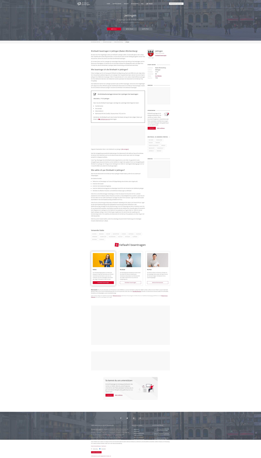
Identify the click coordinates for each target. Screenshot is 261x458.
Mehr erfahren (161, 128)
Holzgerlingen (112, 236)
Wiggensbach (160, 148)
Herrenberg (94, 236)
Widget (150, 3)
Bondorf (108, 234)
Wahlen (126, 3)
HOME (108, 3)
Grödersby (159, 150)
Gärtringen (131, 234)
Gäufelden (138, 234)
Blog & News (134, 3)
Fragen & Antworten (138, 435)
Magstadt (120, 236)
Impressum (136, 429)
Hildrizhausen (103, 236)
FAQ (142, 3)
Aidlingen (94, 234)
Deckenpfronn (116, 234)
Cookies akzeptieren (96, 452)
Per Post (146, 29)
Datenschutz (136, 431)
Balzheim (151, 142)
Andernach (151, 150)
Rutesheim (94, 239)
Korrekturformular (137, 291)
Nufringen (135, 236)
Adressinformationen (157, 282)
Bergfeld (163, 145)
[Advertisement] (118, 135)
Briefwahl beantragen (103, 282)
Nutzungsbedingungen (139, 433)
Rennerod (158, 142)
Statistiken (103, 448)
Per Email (130, 29)
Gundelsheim (159, 140)
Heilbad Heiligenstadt (154, 145)
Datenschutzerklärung (95, 446)
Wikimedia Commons (117, 295)
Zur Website (158, 76)
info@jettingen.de (105, 119)
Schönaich (101, 239)
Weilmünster (151, 148)
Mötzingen (127, 236)
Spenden (151, 128)
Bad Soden (151, 140)
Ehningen (124, 234)
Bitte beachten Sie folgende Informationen (131, 22)
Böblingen (101, 234)
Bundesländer (117, 3)
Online (114, 29)
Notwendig (95, 448)
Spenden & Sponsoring (139, 439)
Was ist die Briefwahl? (139, 437)
